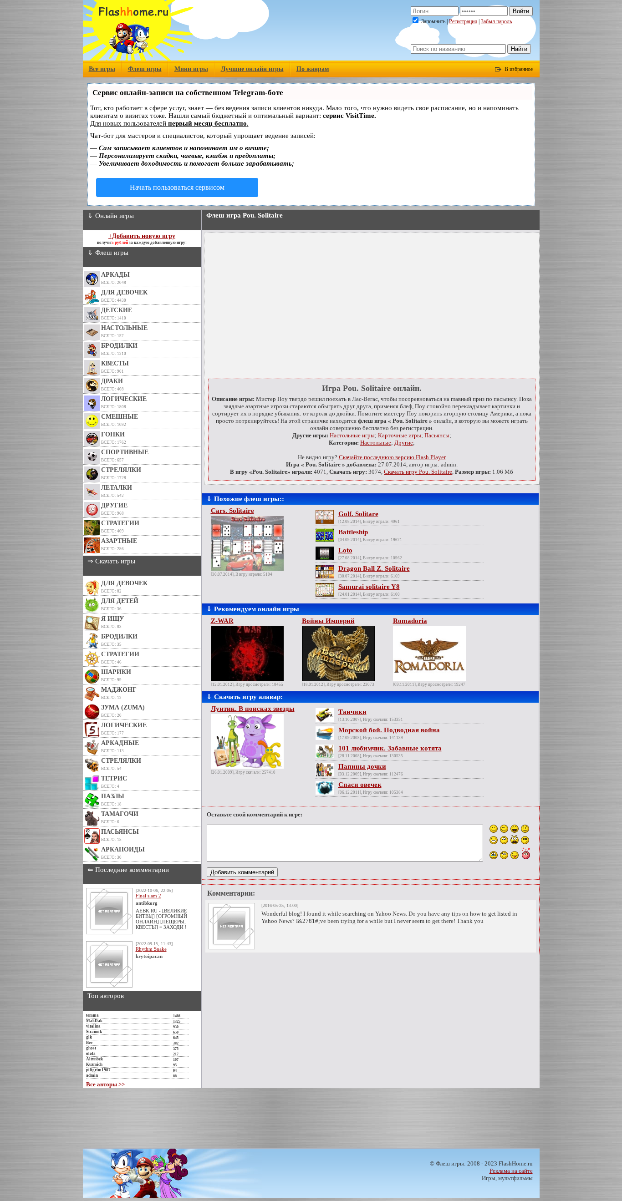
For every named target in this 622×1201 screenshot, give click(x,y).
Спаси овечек (360, 784)
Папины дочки (362, 766)
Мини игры (191, 69)
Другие (403, 442)
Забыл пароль (496, 21)
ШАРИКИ (116, 672)
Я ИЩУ (112, 618)
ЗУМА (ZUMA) (123, 707)
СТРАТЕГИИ (120, 523)
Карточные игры (399, 435)
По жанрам (312, 69)
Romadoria (410, 620)
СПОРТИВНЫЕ (124, 452)
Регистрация (463, 21)
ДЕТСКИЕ (116, 310)
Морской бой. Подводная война (389, 730)
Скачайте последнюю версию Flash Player (392, 457)
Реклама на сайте (511, 1170)
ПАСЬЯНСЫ (120, 831)
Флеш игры (145, 69)
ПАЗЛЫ (112, 796)
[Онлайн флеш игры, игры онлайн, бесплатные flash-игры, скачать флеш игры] (138, 58)
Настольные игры (352, 435)
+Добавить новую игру (141, 236)
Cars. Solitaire (232, 510)
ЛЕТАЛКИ (116, 487)
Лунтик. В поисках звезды (253, 708)
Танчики (352, 711)
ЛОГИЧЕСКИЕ (124, 398)
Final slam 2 (148, 895)
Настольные (375, 442)
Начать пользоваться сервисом (177, 187)
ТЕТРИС (114, 778)
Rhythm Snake (151, 949)
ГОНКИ (113, 434)
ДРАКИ (112, 381)
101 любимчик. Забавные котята (390, 748)
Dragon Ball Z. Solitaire (374, 568)
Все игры (102, 69)
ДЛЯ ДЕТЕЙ (119, 601)
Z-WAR (222, 620)
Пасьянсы (436, 435)
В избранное (519, 69)
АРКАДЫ (115, 274)
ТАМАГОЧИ (119, 814)
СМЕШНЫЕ (119, 416)
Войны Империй (328, 620)
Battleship (353, 532)
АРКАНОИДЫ (123, 849)
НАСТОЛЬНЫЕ (124, 327)
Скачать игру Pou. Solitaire (418, 471)
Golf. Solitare (358, 513)
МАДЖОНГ (119, 689)
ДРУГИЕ (114, 505)
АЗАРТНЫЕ (119, 540)
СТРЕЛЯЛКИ (121, 469)
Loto (345, 550)
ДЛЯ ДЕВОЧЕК (124, 292)
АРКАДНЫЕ (120, 743)
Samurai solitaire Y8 (369, 586)
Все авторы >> (105, 1084)
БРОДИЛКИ (119, 345)
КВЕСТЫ (115, 363)
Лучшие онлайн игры (252, 69)
